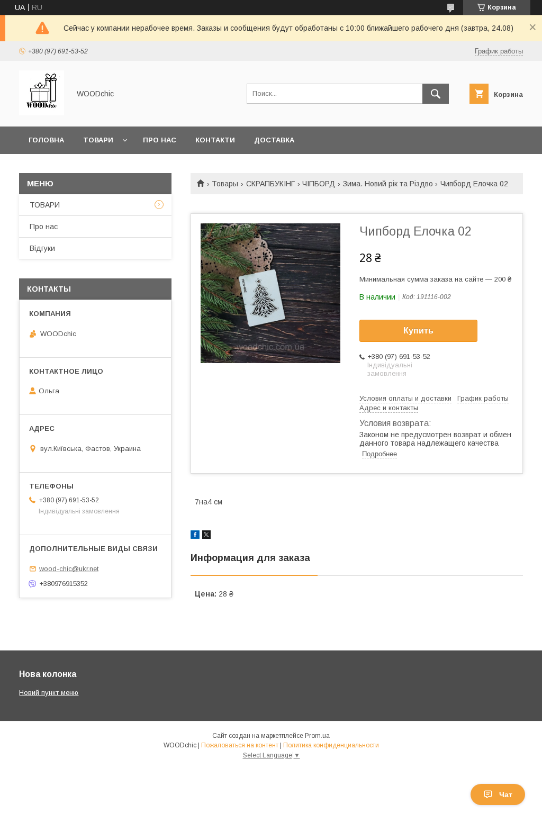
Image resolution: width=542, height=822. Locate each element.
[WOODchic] (41, 113)
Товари (98, 140)
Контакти (215, 140)
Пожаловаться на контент (239, 745)
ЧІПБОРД (318, 183)
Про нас (159, 140)
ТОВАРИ (45, 205)
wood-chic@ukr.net (68, 569)
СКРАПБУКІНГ (270, 183)
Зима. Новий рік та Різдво (388, 183)
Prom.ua (317, 735)
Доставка (274, 140)
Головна (46, 140)
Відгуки (42, 248)
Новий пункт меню (48, 693)
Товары (225, 183)
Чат (505, 794)
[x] (206, 536)
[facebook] (195, 536)
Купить (418, 330)
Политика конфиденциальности (331, 745)
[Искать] (435, 94)
